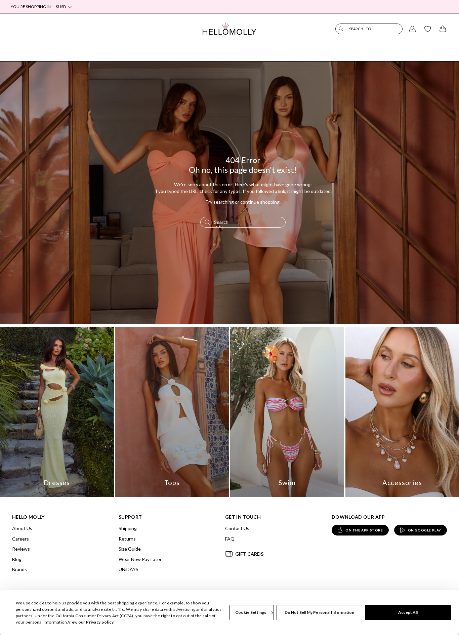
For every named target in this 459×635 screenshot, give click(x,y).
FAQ (230, 539)
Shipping (128, 528)
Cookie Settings (250, 612)
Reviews (21, 549)
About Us (22, 528)
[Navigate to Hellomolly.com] (229, 28)
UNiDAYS (128, 569)
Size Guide (130, 549)
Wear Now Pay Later (140, 559)
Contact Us (237, 528)
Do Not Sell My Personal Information (319, 612)
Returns (127, 539)
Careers (20, 539)
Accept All (408, 612)
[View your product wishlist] (427, 29)
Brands (19, 569)
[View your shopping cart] (442, 29)
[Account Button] (412, 29)
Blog (17, 559)
